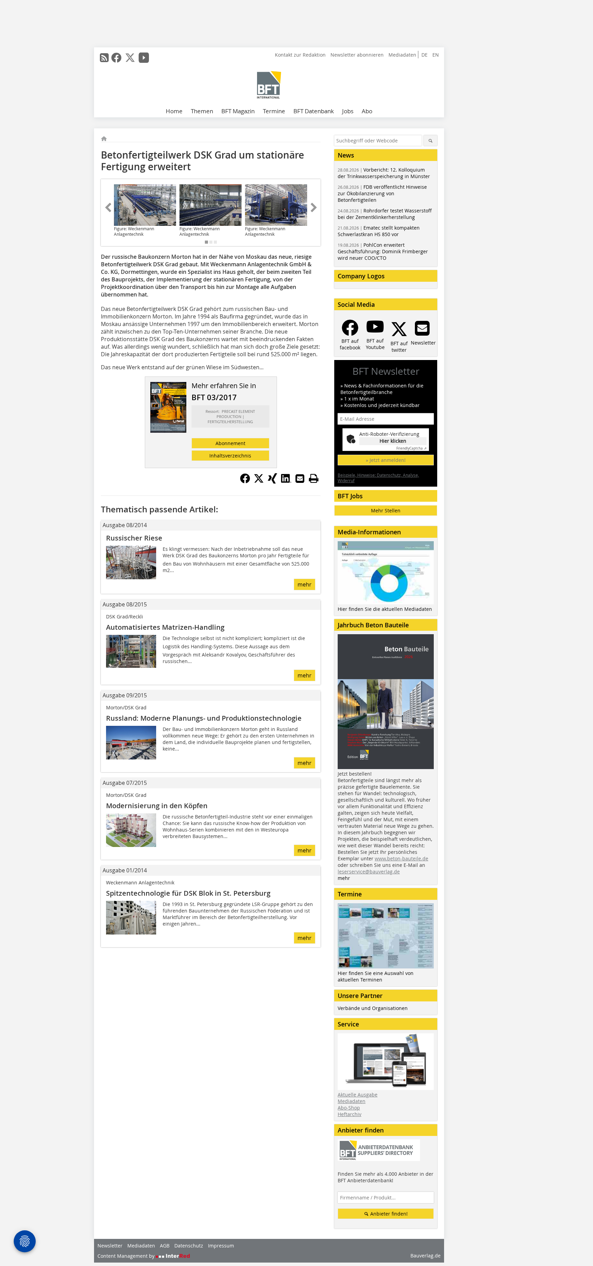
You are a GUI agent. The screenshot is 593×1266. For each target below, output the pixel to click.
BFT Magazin (238, 111)
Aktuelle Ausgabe (357, 1094)
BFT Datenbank (313, 111)
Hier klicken (393, 441)
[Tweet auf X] (259, 481)
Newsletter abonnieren (357, 54)
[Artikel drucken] (314, 478)
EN (435, 54)
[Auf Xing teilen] (272, 481)
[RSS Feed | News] (104, 58)
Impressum (221, 1245)
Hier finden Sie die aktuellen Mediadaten (385, 609)
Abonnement (230, 443)
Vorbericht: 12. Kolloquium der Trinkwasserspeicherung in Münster (384, 172)
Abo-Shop (349, 1107)
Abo (367, 111)
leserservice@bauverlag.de (369, 871)
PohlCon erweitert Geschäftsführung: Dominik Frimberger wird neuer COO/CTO (383, 251)
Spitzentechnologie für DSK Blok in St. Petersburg (188, 893)
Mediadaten (402, 54)
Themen (202, 111)
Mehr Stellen (385, 510)
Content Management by (126, 1256)
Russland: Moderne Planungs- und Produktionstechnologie (204, 718)
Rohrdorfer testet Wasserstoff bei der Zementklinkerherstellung (385, 213)
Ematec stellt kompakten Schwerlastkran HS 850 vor (379, 230)
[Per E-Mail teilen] (300, 478)
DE (424, 54)
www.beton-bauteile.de (401, 858)
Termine (274, 111)
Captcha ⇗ (411, 448)
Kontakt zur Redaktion (300, 54)
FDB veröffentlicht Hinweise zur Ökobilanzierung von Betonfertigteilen (382, 193)
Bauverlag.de (425, 1255)
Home (174, 111)
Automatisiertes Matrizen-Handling (165, 627)
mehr (305, 584)
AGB (165, 1245)
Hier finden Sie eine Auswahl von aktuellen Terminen (376, 976)
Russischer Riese (134, 538)
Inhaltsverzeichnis (230, 455)
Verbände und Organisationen (373, 1008)
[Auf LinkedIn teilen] (286, 481)
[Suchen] (430, 140)
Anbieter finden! (388, 1213)
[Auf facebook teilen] (245, 481)
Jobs (347, 111)
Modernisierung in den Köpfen (157, 805)
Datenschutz (188, 1245)
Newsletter (110, 1245)
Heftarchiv (349, 1114)
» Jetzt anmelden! (386, 460)
